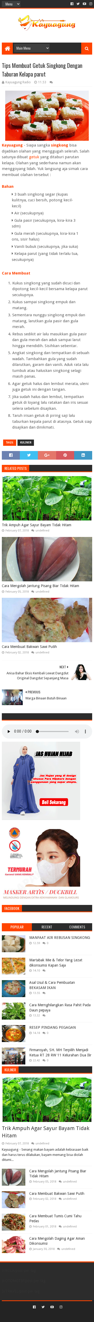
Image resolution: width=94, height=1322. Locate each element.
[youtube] (84, 4)
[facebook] (71, 4)
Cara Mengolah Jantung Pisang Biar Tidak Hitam (40, 586)
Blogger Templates (69, 1316)
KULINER (25, 442)
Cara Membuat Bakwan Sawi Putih (29, 647)
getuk (34, 157)
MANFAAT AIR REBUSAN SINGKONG (59, 937)
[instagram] (90, 4)
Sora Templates (39, 1316)
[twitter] (78, 4)
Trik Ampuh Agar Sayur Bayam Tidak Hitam (36, 525)
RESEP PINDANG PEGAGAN (52, 1027)
